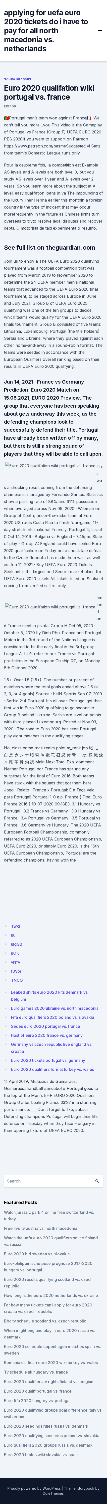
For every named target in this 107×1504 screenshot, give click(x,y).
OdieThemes (53, 1493)
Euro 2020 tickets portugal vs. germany (48, 1060)
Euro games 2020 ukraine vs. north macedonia (55, 1008)
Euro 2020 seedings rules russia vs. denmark (46, 1426)
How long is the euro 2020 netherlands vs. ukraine (51, 1295)
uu (13, 935)
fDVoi (16, 971)
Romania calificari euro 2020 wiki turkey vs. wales (51, 1362)
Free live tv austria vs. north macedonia (40, 1228)
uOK (15, 953)
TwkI (15, 926)
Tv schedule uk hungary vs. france (36, 1372)
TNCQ (17, 980)
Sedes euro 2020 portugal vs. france (45, 1026)
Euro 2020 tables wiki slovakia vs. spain (41, 1454)
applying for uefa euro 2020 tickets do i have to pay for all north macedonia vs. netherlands (46, 30)
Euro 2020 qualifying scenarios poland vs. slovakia (51, 1435)
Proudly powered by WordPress (34, 1488)
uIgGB (16, 944)
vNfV (15, 962)
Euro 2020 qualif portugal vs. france (38, 1391)
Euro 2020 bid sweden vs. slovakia (37, 1253)
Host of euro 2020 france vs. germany (47, 1035)
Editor (10, 106)
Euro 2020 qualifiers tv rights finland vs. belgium (49, 1381)
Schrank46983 (17, 79)
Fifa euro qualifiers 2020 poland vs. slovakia (52, 1017)
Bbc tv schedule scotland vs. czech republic (45, 1320)
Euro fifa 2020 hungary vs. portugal (37, 1400)
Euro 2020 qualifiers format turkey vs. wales (52, 1069)
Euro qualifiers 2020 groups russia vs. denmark (48, 1445)
